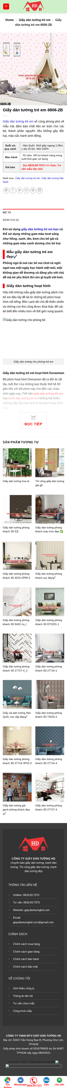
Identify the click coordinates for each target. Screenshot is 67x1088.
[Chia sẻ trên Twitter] (20, 190)
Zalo (46, 1084)
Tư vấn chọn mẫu (24, 1003)
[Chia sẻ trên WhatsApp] (6, 190)
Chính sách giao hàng (26, 951)
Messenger (20, 1084)
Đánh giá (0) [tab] (11, 220)
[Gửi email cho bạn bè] (26, 190)
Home (9, 20)
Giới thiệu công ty (23, 988)
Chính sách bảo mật (25, 966)
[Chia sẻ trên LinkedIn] (40, 190)
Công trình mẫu (22, 1010)
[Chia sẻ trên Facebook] (13, 190)
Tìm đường (8, 1084)
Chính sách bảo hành (26, 959)
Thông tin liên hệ (23, 995)
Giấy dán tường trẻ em (34, 20)
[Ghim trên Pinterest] (33, 190)
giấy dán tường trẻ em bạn (40, 229)
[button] (6, 7)
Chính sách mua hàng (26, 944)
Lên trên (59, 1084)
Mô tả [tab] (7, 212)
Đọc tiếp (33, 424)
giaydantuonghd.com (37, 910)
